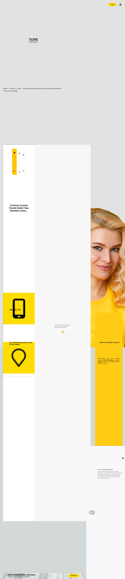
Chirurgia (19, 88)
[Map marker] (63, 331)
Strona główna (12, 88)
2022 (16, 91)
